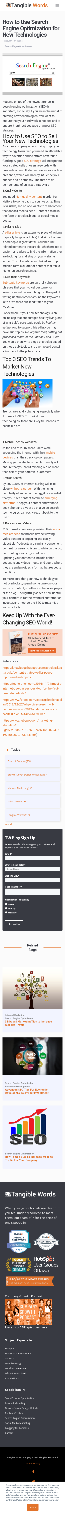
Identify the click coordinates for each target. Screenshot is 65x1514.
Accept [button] (33, 1507)
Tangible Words (19, 815)
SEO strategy (32, 161)
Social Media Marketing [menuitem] (17, 1423)
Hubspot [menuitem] (9, 1348)
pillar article (12, 232)
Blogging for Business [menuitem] (17, 1428)
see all (8, 824)
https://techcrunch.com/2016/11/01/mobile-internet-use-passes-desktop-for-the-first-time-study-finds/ (32, 688)
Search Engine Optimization (18, 46)
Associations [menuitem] (12, 1378)
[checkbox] (32, 908)
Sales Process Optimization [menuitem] (19, 1398)
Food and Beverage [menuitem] (15, 1368)
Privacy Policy (33, 1463)
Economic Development (17, 1086)
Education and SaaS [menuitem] (15, 1373)
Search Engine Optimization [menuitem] (20, 1418)
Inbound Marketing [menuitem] (15, 1403)
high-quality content (29, 196)
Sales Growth (17, 801)
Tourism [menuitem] (9, 1358)
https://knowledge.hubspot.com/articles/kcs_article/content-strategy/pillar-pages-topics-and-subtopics (32, 672)
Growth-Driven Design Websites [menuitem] (22, 1408)
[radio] (32, 904)
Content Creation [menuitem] (14, 1413)
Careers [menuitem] (9, 1432)
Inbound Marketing (20, 788)
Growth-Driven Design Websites (28, 774)
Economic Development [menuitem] (18, 1353)
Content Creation (20, 761)
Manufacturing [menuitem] (13, 1363)
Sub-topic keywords (15, 282)
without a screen (21, 488)
